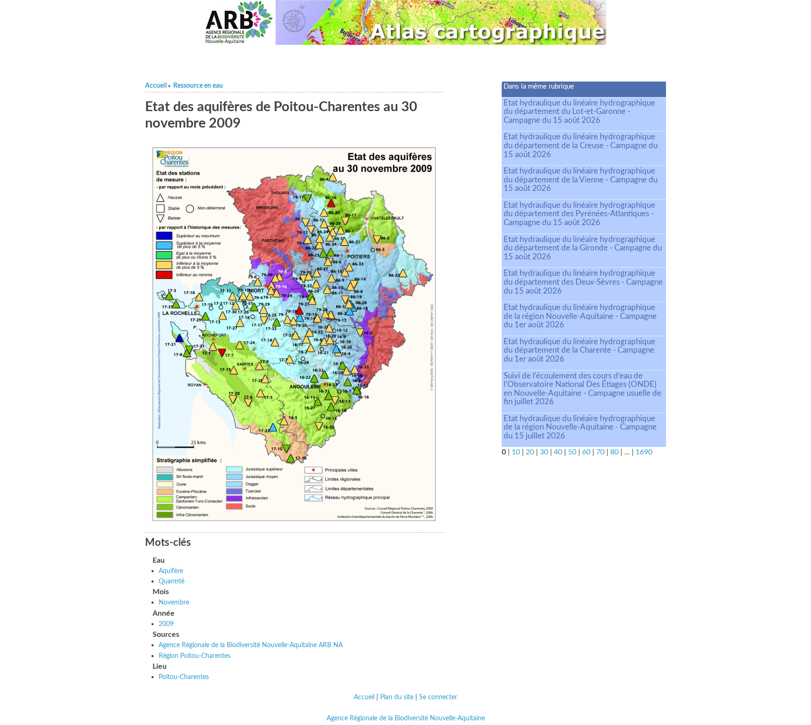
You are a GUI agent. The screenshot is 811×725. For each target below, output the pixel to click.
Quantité (171, 581)
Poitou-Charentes (184, 676)
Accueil (156, 86)
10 (516, 452)
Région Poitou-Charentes (194, 655)
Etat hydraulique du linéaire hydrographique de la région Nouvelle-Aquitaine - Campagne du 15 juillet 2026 (580, 427)
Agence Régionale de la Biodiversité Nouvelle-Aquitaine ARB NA (251, 645)
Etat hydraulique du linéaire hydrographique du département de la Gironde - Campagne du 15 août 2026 (583, 248)
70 (600, 452)
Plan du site (396, 697)
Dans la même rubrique (539, 86)
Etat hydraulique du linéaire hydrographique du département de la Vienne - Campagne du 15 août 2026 (581, 179)
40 (558, 452)
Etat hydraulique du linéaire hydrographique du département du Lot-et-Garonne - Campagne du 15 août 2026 (579, 111)
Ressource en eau (198, 86)
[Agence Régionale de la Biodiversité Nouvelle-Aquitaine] (239, 22)
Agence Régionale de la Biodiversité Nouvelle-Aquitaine (406, 718)
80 (614, 452)
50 (572, 452)
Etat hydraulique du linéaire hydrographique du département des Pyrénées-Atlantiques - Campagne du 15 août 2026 (579, 214)
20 (530, 452)
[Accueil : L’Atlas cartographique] (441, 22)
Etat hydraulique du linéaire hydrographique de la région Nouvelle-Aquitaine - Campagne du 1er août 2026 (580, 316)
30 (544, 452)
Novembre (174, 602)
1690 (643, 452)
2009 (166, 623)
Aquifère (171, 570)
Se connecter (438, 697)
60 (586, 452)
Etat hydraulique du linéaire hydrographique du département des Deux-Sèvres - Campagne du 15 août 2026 (583, 282)
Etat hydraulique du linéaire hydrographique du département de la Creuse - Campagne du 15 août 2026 (581, 145)
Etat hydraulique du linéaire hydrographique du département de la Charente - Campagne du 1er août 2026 (579, 350)
